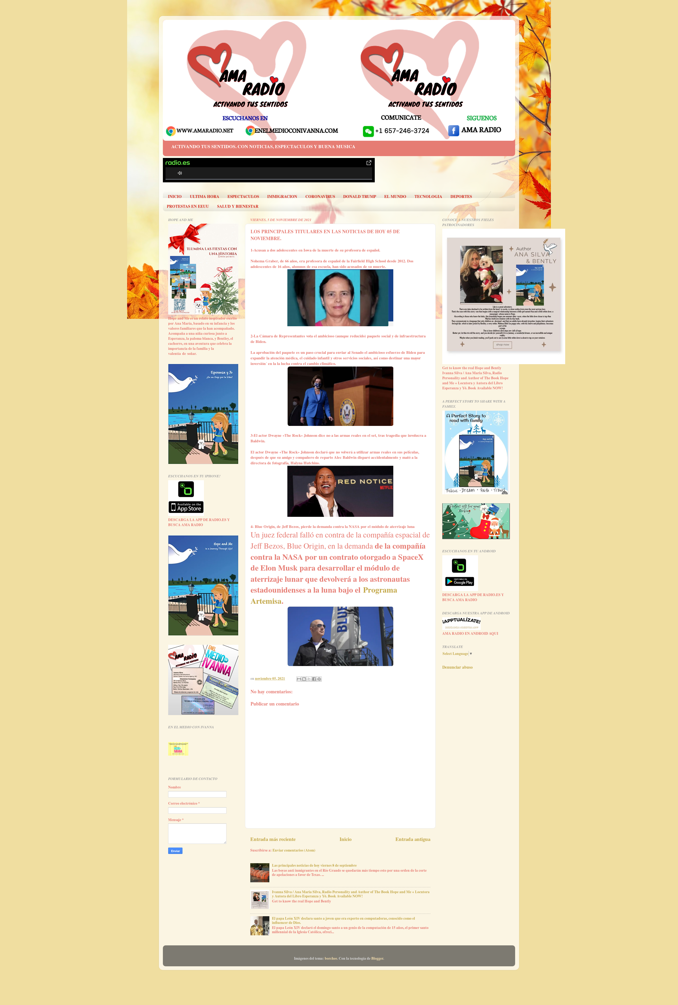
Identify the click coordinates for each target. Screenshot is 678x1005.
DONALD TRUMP (359, 196)
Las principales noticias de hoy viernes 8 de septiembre (314, 865)
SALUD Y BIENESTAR (237, 206)
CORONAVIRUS (320, 196)
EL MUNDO (395, 196)
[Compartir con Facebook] (314, 679)
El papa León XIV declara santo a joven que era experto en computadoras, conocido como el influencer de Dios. (343, 920)
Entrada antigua (412, 839)
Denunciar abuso (457, 667)
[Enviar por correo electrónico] (299, 679)
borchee (331, 958)
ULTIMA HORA (204, 196)
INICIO (175, 196)
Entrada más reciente (273, 839)
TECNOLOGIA (428, 196)
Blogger (377, 958)
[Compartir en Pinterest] (319, 679)
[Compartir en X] (309, 679)
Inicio (345, 839)
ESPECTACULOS (243, 196)
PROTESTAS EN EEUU (188, 206)
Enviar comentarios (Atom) (294, 850)
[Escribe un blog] (304, 679)
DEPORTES (461, 196)
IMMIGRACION (282, 196)
